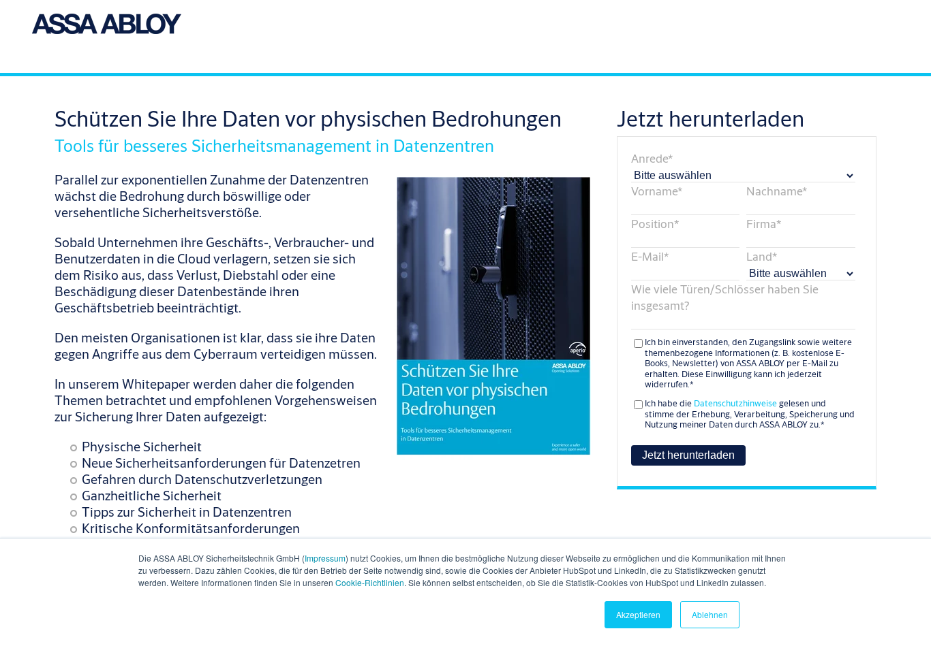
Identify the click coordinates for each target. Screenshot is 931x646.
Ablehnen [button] (710, 614)
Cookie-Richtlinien (369, 582)
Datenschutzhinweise (735, 403)
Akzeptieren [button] (638, 614)
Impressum (325, 558)
